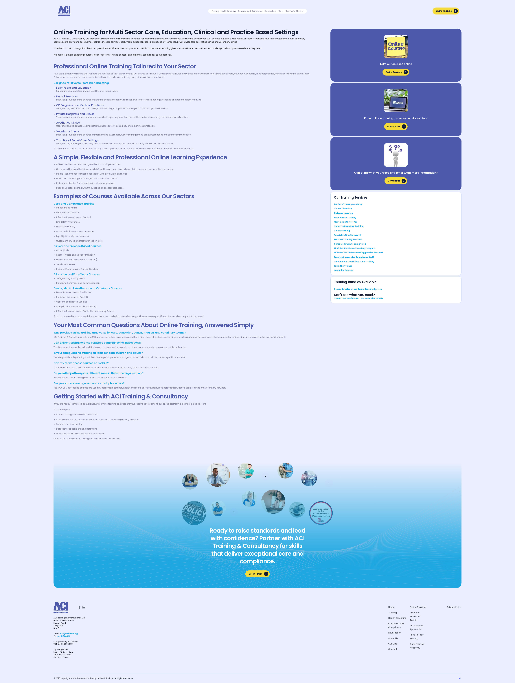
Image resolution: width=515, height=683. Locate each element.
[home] (66, 11)
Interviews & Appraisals (416, 627)
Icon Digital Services (122, 678)
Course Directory (343, 208)
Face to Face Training (345, 217)
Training (392, 612)
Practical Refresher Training (415, 616)
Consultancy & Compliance (396, 625)
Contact (392, 649)
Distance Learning (343, 213)
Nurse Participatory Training (348, 226)
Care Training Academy (417, 645)
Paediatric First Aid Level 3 (347, 235)
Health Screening (397, 618)
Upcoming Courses (343, 270)
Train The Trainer (343, 266)
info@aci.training (69, 633)
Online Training (342, 230)
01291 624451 (63, 636)
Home (391, 607)
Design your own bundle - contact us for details (358, 298)
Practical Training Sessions (348, 239)
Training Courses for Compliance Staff (354, 257)
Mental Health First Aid (345, 222)
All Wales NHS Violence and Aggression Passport (358, 252)
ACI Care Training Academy (348, 204)
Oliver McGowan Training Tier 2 (350, 244)
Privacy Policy (454, 607)
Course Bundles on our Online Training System (358, 289)
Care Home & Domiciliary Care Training (354, 261)
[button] (280, 11)
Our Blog (392, 643)
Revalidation (394, 632)
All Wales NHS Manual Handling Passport (354, 248)
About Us (393, 638)
